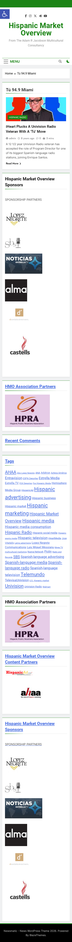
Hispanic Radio (17, 117)
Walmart (47, 587)
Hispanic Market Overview (36, 29)
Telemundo (33, 574)
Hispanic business (44, 498)
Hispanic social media (45, 532)
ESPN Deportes (30, 478)
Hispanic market (15, 506)
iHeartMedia (54, 538)
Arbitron (45, 472)
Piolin (48, 551)
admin (12, 138)
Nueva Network (36, 551)
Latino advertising (23, 543)
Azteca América (59, 473)
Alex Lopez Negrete (26, 473)
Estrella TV (12, 483)
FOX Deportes (25, 483)
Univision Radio (33, 586)
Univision (14, 586)
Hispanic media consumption (28, 527)
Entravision (13, 478)
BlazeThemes (38, 935)
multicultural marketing (16, 552)
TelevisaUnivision (17, 580)
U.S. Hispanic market (39, 580)
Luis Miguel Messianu (40, 547)
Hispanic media (38, 520)
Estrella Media (49, 478)
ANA (37, 472)
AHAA (10, 472)
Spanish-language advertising (42, 557)
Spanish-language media (26, 562)
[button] (5, 14)
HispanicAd (27, 490)
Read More (12, 163)
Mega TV (59, 547)
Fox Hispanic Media (42, 483)
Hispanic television (33, 538)
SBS (16, 556)
